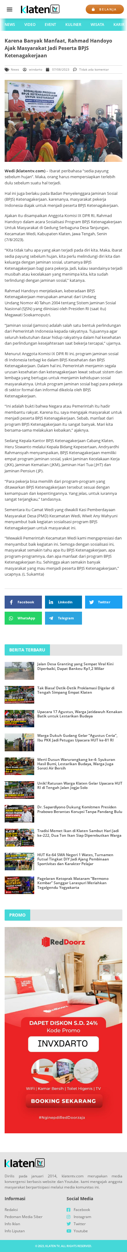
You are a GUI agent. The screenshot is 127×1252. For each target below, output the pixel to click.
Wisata (97, 24)
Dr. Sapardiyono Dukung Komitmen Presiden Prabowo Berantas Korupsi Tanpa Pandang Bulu (79, 809)
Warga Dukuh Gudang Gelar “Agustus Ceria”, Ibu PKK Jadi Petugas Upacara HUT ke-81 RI (77, 737)
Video (29, 24)
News (10, 24)
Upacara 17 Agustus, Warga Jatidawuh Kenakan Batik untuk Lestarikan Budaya (79, 714)
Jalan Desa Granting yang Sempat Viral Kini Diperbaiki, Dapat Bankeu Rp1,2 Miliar (75, 666)
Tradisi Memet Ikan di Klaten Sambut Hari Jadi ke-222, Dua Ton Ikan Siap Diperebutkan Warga (79, 833)
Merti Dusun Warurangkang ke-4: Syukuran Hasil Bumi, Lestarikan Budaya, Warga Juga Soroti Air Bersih (76, 764)
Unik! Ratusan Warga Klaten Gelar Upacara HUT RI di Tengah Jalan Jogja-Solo (79, 785)
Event (50, 24)
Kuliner (73, 24)
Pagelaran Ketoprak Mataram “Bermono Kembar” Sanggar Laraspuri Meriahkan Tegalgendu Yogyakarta (73, 883)
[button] (9, 9)
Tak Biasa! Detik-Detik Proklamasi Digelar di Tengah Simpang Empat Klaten (75, 690)
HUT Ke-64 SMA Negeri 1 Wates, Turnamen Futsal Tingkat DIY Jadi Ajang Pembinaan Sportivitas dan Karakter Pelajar (75, 859)
